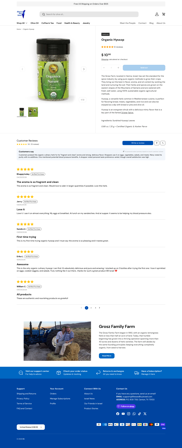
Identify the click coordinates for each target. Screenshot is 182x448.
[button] (107, 47)
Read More (106, 356)
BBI (23, 439)
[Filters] (156, 143)
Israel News (89, 398)
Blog (151, 23)
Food (59, 23)
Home (19, 29)
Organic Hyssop (28, 29)
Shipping (104, 59)
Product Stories (91, 408)
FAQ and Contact (24, 408)
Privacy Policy (23, 398)
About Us (160, 23)
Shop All (21, 23)
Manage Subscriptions (60, 398)
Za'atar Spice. (127, 112)
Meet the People (127, 23)
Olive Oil (35, 23)
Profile (53, 403)
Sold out (144, 68)
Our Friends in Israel (93, 403)
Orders (53, 393)
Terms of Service (24, 403)
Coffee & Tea (47, 23)
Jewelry (86, 23)
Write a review (137, 143)
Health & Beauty (72, 23)
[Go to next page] (100, 308)
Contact (142, 23)
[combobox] (89, 14)
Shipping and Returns (26, 393)
